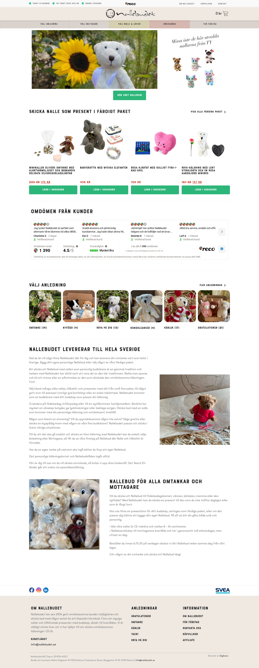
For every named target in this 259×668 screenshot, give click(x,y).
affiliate (189, 640)
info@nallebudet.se (43, 644)
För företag (191, 622)
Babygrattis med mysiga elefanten (104, 167)
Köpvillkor (206, 4)
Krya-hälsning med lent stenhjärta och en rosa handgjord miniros (198, 170)
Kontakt (222, 4)
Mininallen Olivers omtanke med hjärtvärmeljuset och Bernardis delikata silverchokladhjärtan (52, 170)
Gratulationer (141, 616)
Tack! (134, 634)
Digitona (224, 655)
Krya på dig (139, 640)
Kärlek (135, 628)
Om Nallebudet (187, 4)
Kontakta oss (192, 628)
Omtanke (137, 622)
